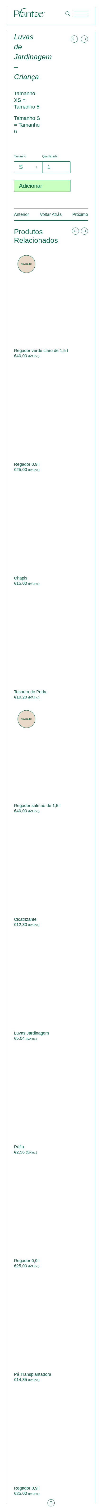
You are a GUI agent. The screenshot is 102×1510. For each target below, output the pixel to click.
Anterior (21, 214)
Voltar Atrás (51, 214)
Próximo (80, 214)
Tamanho (20, 156)
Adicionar (30, 186)
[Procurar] (67, 13)
